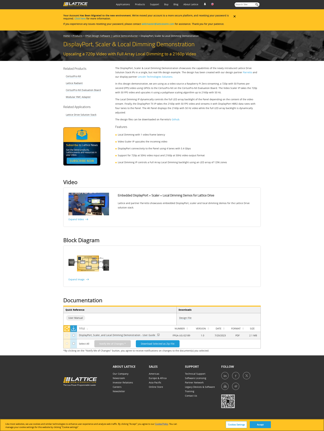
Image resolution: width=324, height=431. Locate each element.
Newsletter (119, 391)
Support (154, 4)
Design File (185, 317)
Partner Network (194, 382)
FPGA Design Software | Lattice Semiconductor (111, 35)
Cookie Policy (161, 423)
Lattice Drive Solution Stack (81, 114)
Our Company (120, 373)
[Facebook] (235, 376)
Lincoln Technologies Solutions (155, 76)
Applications (123, 4)
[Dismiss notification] (234, 16)
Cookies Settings (236, 424)
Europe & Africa (158, 378)
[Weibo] (235, 386)
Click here (80, 18)
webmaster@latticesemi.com (158, 23)
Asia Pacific (155, 382)
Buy (166, 4)
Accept (260, 424)
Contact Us (191, 395)
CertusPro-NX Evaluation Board (83, 90)
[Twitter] (246, 376)
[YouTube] (225, 386)
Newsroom (119, 378)
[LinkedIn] (225, 376)
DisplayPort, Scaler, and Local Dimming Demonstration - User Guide (117, 335)
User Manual (75, 317)
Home (66, 35)
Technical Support (195, 373)
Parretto (247, 72)
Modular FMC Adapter (78, 97)
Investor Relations (123, 382)
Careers (117, 386)
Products (140, 4)
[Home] (75, 5)
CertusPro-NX (73, 76)
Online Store (156, 386)
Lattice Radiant (74, 83)
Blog (175, 4)
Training (189, 391)
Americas (154, 373)
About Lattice (190, 4)
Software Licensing (195, 378)
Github (175, 119)
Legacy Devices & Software (200, 386)
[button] (257, 4)
